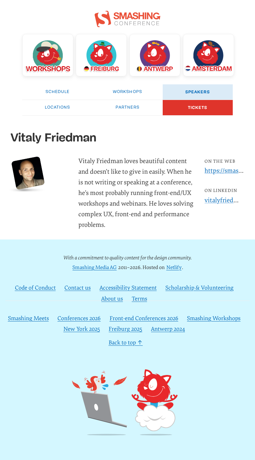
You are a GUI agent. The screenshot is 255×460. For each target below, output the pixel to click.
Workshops (127, 92)
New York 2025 (81, 328)
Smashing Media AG (94, 267)
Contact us (77, 287)
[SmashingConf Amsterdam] (208, 55)
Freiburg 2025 (125, 328)
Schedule (57, 92)
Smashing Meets (28, 318)
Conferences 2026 (79, 318)
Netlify (174, 267)
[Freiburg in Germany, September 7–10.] (101, 55)
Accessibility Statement (128, 287)
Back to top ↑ (126, 342)
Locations (57, 107)
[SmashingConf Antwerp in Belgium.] (155, 55)
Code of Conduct (35, 287)
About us (112, 298)
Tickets (197, 107)
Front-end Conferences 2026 (144, 318)
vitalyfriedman (225, 200)
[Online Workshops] (47, 55)
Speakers (197, 92)
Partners (127, 107)
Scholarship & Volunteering (199, 287)
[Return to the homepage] (127, 24)
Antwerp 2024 (168, 328)
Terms (139, 298)
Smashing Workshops (213, 318)
